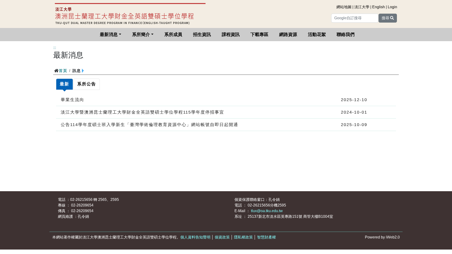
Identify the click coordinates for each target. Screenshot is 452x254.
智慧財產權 (266, 237)
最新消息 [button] (109, 34)
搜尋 (386, 18)
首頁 (63, 71)
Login (392, 7)
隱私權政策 (243, 237)
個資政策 (222, 237)
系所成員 (173, 34)
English (378, 7)
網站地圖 (343, 7)
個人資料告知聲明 (195, 237)
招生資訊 (202, 34)
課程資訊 (231, 34)
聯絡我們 (346, 34)
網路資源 (288, 34)
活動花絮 (317, 34)
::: (54, 48)
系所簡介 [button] (141, 34)
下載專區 (259, 34)
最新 (64, 84)
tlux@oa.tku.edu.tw (267, 211)
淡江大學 (361, 7)
